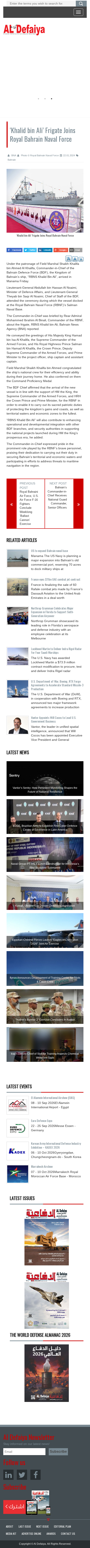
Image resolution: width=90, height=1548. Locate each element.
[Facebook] (35, 1475)
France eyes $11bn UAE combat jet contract (55, 579)
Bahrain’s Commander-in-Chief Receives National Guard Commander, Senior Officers (57, 497)
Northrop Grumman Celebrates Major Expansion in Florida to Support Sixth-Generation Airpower (52, 612)
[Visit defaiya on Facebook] (14, 248)
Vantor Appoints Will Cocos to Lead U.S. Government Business (53, 719)
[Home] (24, 29)
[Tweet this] (30, 248)
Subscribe (27, 1502)
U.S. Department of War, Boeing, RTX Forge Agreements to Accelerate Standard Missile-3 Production (57, 685)
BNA (13, 155)
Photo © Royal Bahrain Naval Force (39, 155)
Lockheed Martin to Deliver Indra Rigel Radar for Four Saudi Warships (56, 650)
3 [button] (51, 99)
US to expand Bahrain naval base (49, 550)
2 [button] (45, 99)
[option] (45, 204)
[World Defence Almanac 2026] (46, 1373)
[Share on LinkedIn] (45, 248)
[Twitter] (22, 1475)
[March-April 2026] (46, 1238)
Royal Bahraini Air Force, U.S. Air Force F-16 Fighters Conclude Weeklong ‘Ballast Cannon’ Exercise (29, 508)
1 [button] (38, 99)
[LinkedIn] (8, 1475)
